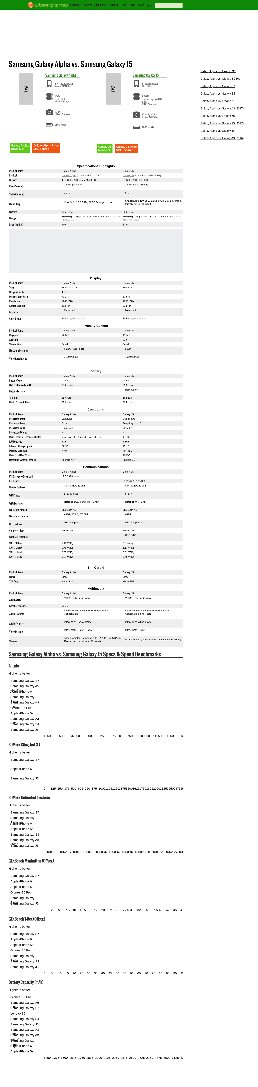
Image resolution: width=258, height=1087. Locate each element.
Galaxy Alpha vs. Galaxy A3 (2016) (222, 138)
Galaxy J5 (152, 75)
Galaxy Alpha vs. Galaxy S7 (217, 86)
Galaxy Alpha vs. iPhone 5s (217, 115)
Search (150, 5)
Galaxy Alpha (67, 75)
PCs (124, 5)
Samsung (51, 75)
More (141, 5)
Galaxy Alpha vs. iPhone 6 (216, 100)
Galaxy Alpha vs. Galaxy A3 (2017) (222, 108)
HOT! (132, 5)
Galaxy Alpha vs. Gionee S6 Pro (220, 78)
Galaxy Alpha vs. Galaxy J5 (217, 130)
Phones (114, 5)
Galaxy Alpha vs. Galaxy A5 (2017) (222, 123)
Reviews (74, 5)
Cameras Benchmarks (94, 5)
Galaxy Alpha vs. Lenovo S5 (218, 71)
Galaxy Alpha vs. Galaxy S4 (217, 93)
